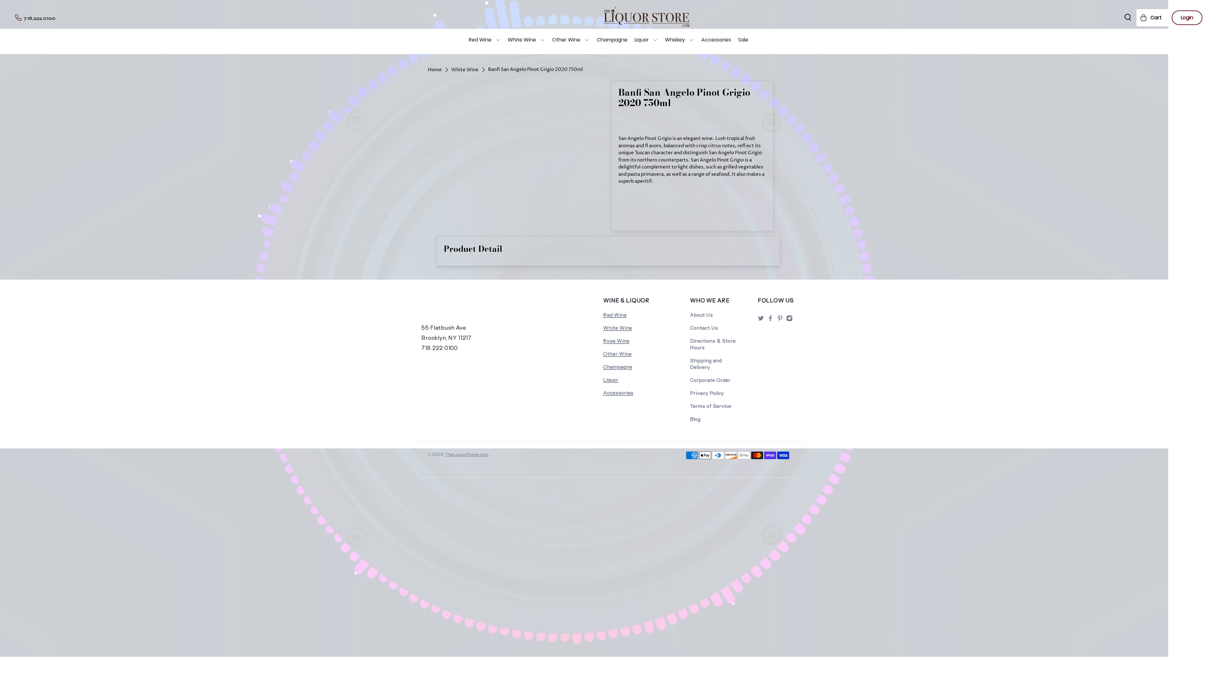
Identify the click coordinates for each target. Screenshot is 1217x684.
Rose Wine (616, 341)
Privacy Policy (707, 393)
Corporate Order (710, 380)
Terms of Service (710, 406)
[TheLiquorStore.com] (465, 309)
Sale (743, 39)
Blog (695, 419)
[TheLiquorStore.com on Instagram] (789, 320)
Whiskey (675, 39)
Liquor (641, 39)
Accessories (716, 39)
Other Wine (566, 39)
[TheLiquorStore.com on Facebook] (770, 320)
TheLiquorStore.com (466, 454)
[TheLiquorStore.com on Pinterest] (780, 320)
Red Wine (480, 39)
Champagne (612, 39)
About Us (701, 315)
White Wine (522, 39)
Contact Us (704, 328)
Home (435, 69)
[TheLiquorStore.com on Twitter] (761, 320)
